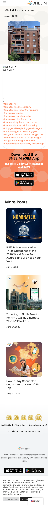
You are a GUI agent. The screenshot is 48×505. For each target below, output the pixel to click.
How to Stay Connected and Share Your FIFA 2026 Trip (22, 384)
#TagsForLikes (10, 134)
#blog (6, 140)
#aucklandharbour (13, 125)
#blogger (8, 128)
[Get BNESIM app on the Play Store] (24, 183)
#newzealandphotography (17, 116)
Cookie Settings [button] (11, 499)
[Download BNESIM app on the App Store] (24, 175)
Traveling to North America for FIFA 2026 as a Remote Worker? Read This (23, 317)
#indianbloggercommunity (17, 143)
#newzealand (31, 110)
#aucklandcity (10, 122)
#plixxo (22, 134)
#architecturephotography (17, 106)
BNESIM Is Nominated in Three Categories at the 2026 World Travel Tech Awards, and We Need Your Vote (23, 254)
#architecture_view (13, 110)
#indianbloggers (28, 131)
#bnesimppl (38, 143)
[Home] (37, 3)
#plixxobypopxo (34, 134)
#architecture (10, 103)
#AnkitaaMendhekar (13, 137)
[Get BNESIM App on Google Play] (34, 470)
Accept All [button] (26, 499)
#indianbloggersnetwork (22, 140)
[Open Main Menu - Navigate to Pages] (4, 2)
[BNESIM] (24, 448)
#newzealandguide (13, 113)
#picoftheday (30, 125)
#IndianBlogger (11, 131)
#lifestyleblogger (22, 128)
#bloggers (36, 128)
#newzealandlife (11, 119)
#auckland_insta (28, 122)
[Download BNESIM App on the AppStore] (13, 470)
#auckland (26, 119)
